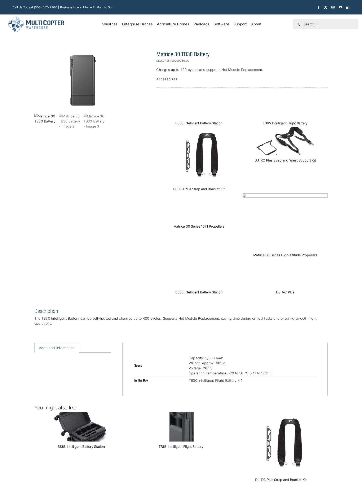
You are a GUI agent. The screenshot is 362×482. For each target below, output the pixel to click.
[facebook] (318, 7)
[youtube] (340, 7)
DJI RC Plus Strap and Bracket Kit (199, 189)
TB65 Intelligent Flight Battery (285, 123)
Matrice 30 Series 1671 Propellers (198, 226)
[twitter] (325, 7)
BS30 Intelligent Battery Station (198, 292)
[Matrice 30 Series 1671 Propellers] (198, 207)
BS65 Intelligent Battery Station (198, 123)
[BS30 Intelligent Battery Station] (198, 273)
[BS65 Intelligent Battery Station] (198, 104)
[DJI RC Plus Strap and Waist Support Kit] (285, 141)
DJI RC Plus (285, 292)
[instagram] (333, 7)
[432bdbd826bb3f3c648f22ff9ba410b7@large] (82, 80)
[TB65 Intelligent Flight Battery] (285, 104)
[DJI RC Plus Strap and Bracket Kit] (198, 155)
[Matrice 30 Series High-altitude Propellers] (285, 221)
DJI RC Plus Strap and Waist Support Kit (285, 160)
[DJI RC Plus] (285, 273)
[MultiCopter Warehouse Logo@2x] (36, 16)
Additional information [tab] (56, 348)
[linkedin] (347, 7)
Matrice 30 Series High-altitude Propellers (285, 255)
